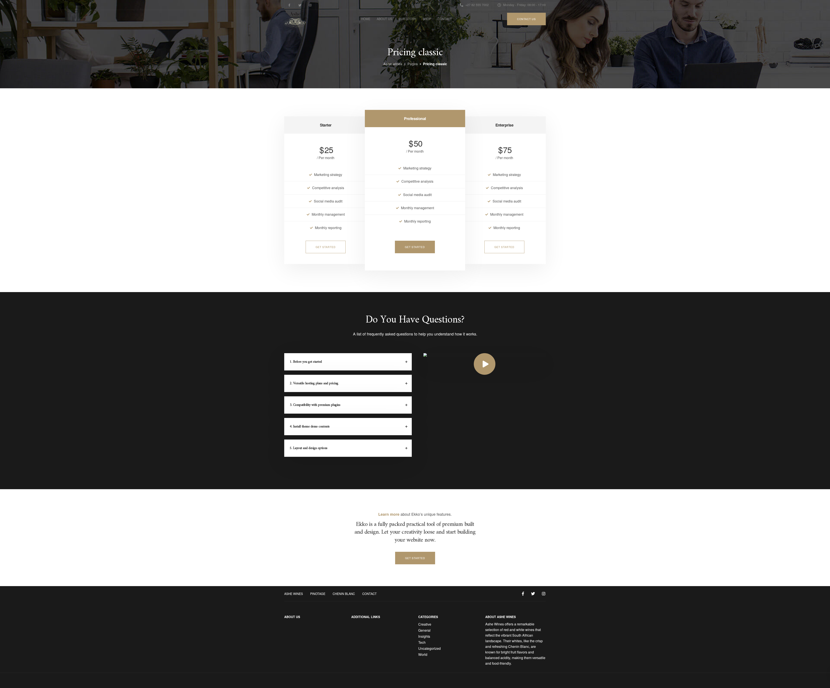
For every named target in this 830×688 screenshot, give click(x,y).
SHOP (427, 19)
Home (365, 19)
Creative (424, 624)
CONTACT (444, 19)
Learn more (388, 514)
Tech (422, 642)
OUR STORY (407, 19)
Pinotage (317, 594)
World (422, 654)
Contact (369, 594)
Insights (424, 636)
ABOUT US (384, 19)
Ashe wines (293, 594)
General (424, 630)
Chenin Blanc (344, 594)
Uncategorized (429, 648)
